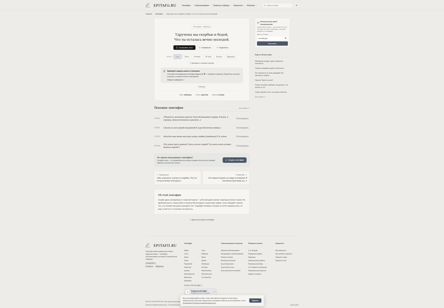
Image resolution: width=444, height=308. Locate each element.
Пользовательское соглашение (179, 305)
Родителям (188, 264)
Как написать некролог (283, 254)
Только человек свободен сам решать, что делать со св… (271, 86)
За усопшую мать (227, 264)
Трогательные (207, 274)
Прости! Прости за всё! (264, 80)
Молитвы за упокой (228, 260)
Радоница (251, 257)
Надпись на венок (254, 274)
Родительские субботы (256, 260)
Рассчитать (272, 43)
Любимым (201, 87)
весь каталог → (244, 108)
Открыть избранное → (175, 80)
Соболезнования (202, 5)
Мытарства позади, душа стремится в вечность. (269, 62)
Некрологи (238, 5)
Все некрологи (280, 250)
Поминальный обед (255, 264)
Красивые (187, 281)
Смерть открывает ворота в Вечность (269, 68)
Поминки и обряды (221, 5)
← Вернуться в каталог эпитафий (202, 220)
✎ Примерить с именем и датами (202, 63)
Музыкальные (189, 274)
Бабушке (205, 254)
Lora (177, 57)
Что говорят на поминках (257, 267)
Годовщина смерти (255, 254)
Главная (148, 14)
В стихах (205, 267)
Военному (188, 277)
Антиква (197, 56)
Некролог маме (281, 257)
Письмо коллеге (227, 257)
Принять (255, 301)
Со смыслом (206, 277)
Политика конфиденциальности (156, 305)
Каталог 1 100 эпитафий (193, 285)
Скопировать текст (186, 48)
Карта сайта (294, 305)
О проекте (149, 266)
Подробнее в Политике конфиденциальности (199, 303)
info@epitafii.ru (150, 263)
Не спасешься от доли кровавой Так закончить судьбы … (269, 74)
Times (187, 56)
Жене (186, 260)
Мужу (204, 257)
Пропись (231, 57)
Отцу (203, 250)
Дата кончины (262, 34)
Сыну (186, 254)
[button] (242, 118)
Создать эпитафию (236, 160)
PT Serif (208, 56)
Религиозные (206, 270)
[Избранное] (296, 5)
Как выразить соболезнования (232, 254)
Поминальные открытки (257, 270)
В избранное (206, 48)
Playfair (219, 56)
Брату (186, 257)
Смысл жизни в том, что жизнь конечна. (271, 92)
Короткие (187, 267)
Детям (204, 260)
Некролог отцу (280, 260)
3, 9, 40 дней (252, 250)
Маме (186, 250)
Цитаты (187, 270)
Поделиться (223, 48)
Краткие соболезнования (230, 250)
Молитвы (251, 5)
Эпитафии (186, 5)
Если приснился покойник (230, 270)
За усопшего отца (227, 267)
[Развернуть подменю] (192, 5)
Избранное (159, 266)
